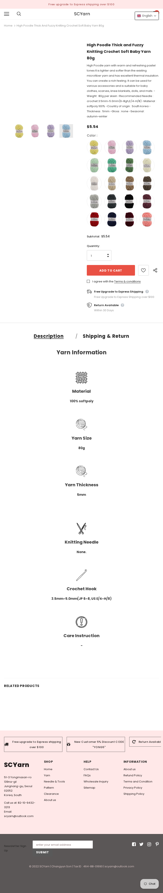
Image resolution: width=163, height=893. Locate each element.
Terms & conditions (127, 281)
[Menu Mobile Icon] (6, 14)
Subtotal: (93, 236)
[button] (147, 16)
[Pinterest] (156, 844)
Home (8, 26)
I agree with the (103, 281)
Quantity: (93, 246)
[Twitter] (140, 844)
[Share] (156, 270)
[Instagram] (148, 844)
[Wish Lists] (143, 270)
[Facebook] (133, 844)
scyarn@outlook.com (19, 816)
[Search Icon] (23, 14)
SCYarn (82, 14)
